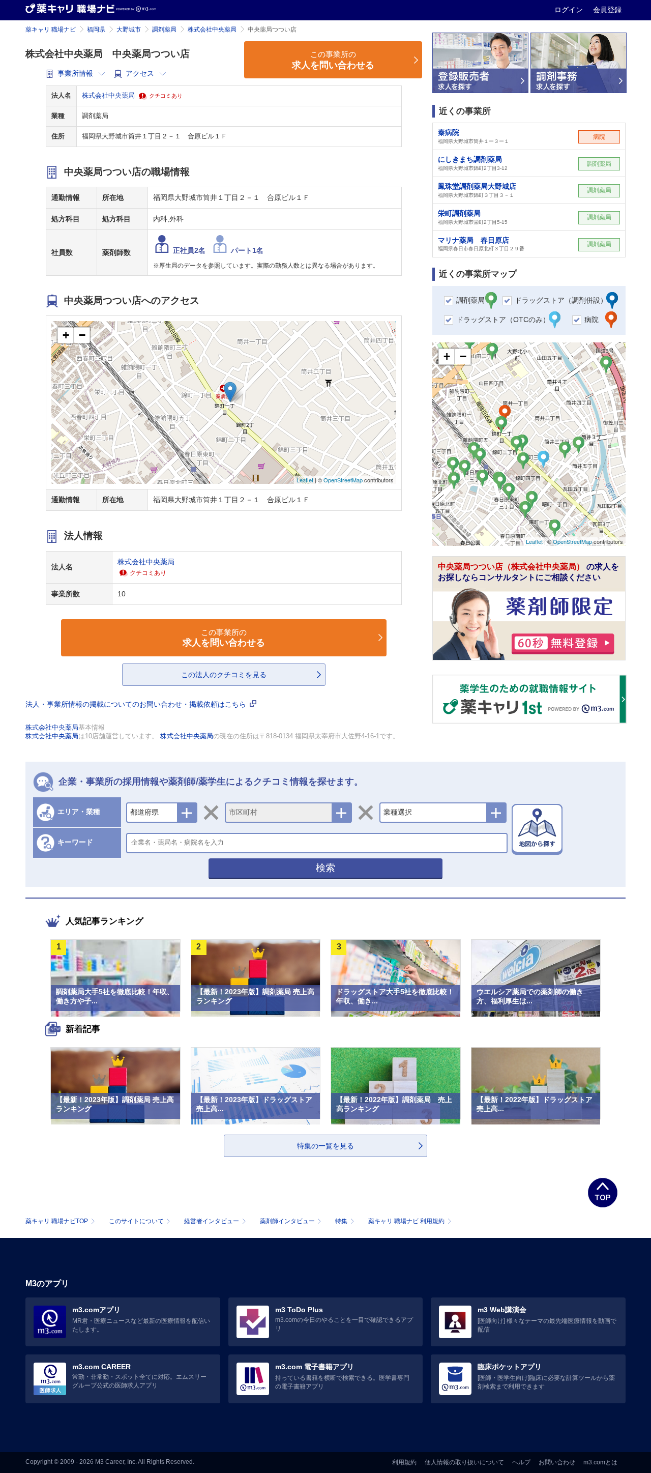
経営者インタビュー (211, 1221)
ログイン (569, 10)
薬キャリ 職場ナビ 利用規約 (406, 1221)
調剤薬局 (164, 29)
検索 (325, 867)
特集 (341, 1221)
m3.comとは (600, 1462)
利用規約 (404, 1462)
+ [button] (66, 335)
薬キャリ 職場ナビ (50, 29)
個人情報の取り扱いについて (464, 1462)
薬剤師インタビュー (287, 1221)
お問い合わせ (557, 1462)
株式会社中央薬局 (212, 29)
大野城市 (128, 29)
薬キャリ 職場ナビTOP (56, 1221)
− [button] (82, 335)
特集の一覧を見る (325, 1146)
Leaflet (305, 480)
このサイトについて (136, 1221)
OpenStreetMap (343, 480)
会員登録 (607, 10)
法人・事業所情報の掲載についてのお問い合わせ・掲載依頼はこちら (136, 704)
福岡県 (96, 29)
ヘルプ (521, 1462)
